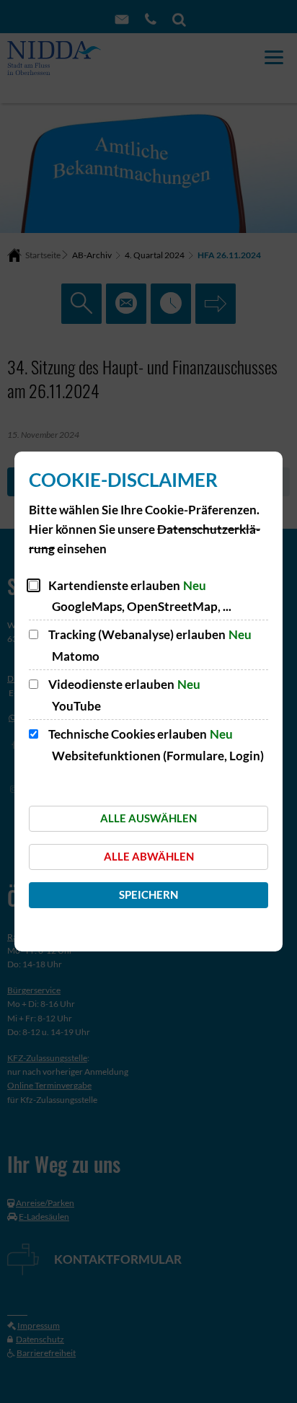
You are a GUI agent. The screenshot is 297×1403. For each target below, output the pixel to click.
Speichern (148, 894)
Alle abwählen (149, 856)
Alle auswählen (148, 818)
